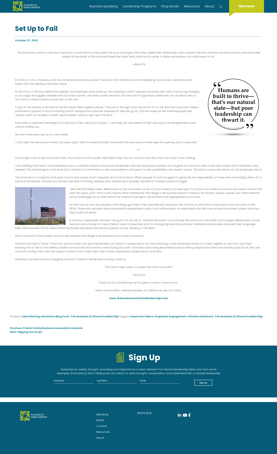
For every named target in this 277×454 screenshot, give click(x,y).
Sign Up (203, 383)
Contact (101, 426)
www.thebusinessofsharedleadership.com (138, 298)
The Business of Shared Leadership (95, 316)
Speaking (102, 414)
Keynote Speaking (103, 6)
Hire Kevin (246, 6)
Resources (192, 6)
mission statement (201, 316)
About (209, 6)
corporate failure (142, 316)
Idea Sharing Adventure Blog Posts (46, 316)
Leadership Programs (139, 6)
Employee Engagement (171, 316)
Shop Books (170, 6)
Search (221, 6)
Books (100, 420)
